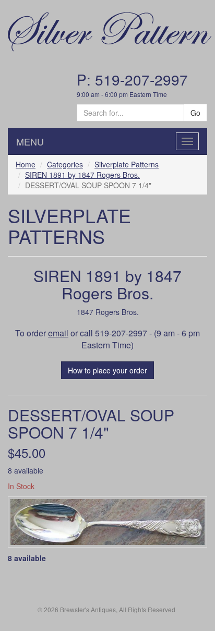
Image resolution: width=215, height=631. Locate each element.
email (58, 333)
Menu (30, 141)
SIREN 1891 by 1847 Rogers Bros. (82, 174)
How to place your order (107, 370)
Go (195, 112)
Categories (65, 164)
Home (25, 164)
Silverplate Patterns (126, 164)
